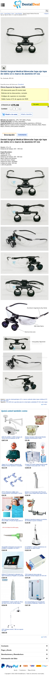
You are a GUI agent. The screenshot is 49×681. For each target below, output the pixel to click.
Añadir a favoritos (26, 114)
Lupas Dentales (18, 13)
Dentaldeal (21, 84)
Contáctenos (22, 670)
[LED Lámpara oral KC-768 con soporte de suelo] (13, 617)
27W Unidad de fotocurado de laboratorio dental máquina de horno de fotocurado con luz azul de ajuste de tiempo (35, 576)
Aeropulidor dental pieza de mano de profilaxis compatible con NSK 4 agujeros (12, 548)
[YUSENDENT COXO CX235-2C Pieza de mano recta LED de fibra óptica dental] (13, 590)
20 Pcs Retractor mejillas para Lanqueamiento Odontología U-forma (12, 492)
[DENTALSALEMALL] (45, 666)
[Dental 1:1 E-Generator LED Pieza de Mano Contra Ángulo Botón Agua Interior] (36, 480)
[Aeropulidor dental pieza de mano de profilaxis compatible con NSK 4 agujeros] (13, 535)
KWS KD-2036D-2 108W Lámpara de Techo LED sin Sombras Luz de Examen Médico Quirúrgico (12, 438)
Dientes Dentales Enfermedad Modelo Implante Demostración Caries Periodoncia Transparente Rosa (35, 438)
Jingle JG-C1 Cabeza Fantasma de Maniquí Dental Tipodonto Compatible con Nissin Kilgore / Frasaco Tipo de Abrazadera (12, 466)
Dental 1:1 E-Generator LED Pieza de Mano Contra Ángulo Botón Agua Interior (36, 492)
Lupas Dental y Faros (9, 13)
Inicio (2, 13)
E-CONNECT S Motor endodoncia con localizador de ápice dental (35, 547)
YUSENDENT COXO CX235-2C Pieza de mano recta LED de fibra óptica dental (12, 603)
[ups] (20, 666)
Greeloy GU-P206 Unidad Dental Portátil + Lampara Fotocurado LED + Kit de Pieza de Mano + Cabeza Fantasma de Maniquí (36, 466)
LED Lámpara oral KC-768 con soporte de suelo (12, 630)
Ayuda (15, 670)
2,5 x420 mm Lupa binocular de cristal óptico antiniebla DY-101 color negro (26, 402)
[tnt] (25, 666)
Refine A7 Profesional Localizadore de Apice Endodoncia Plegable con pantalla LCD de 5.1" (13, 576)
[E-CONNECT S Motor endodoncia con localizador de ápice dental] (36, 535)
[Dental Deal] (27, 8)
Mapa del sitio (31, 670)
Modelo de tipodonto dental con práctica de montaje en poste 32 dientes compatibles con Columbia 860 (36, 521)
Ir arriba (45, 404)
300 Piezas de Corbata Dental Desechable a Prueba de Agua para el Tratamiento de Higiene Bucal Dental (12, 521)
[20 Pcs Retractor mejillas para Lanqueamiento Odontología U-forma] (13, 480)
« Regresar (46, 13)
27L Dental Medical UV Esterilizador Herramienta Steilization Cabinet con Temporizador (35, 603)
